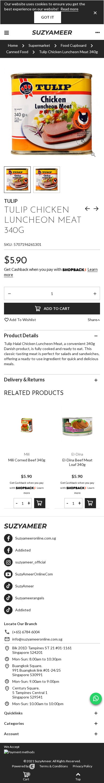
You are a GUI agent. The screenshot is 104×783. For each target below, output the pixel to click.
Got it (47, 17)
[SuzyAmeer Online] (52, 32)
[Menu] (6, 32)
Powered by (20, 766)
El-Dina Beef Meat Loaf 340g (77, 462)
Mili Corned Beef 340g (26, 460)
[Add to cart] (39, 503)
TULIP (11, 201)
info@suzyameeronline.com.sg (37, 639)
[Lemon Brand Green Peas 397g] (87, 209)
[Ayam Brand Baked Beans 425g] (96, 209)
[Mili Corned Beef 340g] (26, 425)
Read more (69, 9)
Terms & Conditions (53, 766)
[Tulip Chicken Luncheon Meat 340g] (93, 155)
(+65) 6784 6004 (26, 632)
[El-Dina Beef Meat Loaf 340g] (77, 425)
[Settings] (98, 32)
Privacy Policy (82, 766)
